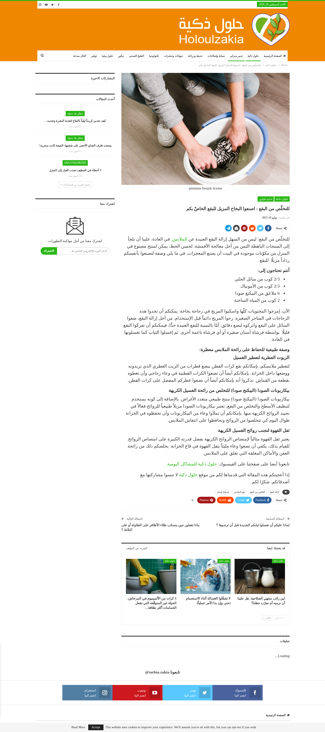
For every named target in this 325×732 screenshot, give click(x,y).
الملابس (179, 239)
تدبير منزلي (236, 55)
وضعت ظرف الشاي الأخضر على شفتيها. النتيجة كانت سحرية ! (75, 145)
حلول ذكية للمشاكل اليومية (192, 463)
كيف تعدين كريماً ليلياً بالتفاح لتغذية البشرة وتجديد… (75, 120)
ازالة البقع (274, 492)
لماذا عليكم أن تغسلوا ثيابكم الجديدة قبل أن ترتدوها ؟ (253, 525)
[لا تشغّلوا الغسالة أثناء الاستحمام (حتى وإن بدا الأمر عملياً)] (205, 576)
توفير (94, 55)
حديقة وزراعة (195, 55)
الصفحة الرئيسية (273, 55)
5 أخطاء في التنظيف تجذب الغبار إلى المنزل (75, 170)
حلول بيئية (107, 55)
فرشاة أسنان (223, 492)
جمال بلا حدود (75, 113)
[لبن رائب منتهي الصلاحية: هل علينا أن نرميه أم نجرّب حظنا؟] (260, 576)
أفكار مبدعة (79, 55)
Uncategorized (75, 162)
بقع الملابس (239, 492)
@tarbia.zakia (157, 672)
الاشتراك (49, 250)
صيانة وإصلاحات (216, 55)
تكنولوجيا (154, 55)
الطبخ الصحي (136, 55)
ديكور (121, 55)
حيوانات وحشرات (173, 55)
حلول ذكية (253, 55)
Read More (78, 727)
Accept (96, 727)
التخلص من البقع (257, 492)
